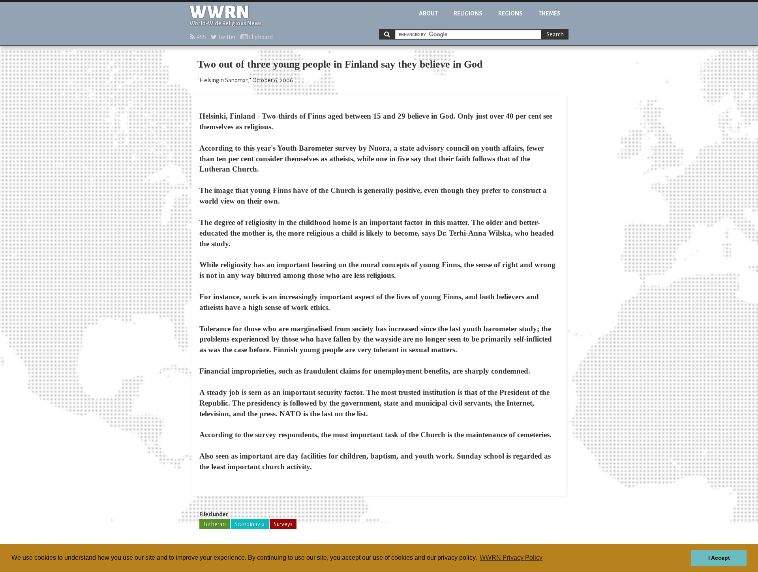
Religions (468, 13)
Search (555, 34)
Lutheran (214, 524)
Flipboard (260, 37)
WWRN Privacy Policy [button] (511, 557)
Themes (549, 13)
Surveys (283, 524)
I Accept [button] (719, 558)
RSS (200, 37)
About (428, 13)
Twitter (226, 37)
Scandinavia (250, 524)
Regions (510, 13)
